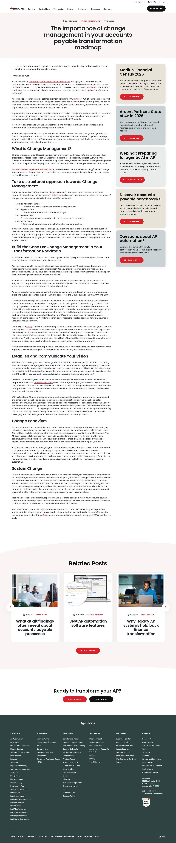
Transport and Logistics (46, 742)
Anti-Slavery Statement (62, 836)
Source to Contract (18, 789)
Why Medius (59, 9)
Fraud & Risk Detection (19, 745)
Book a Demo (156, 8)
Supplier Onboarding (18, 766)
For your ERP (15, 792)
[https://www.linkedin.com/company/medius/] (160, 836)
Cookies (43, 836)
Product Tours (69, 759)
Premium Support (123, 752)
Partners (70, 9)
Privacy (32, 836)
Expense (13, 759)
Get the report (131, 97)
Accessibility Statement (152, 766)
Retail (39, 745)
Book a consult (132, 260)
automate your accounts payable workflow (49, 81)
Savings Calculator (71, 749)
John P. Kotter (58, 195)
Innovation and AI (96, 745)
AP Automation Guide (72, 752)
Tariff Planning (95, 762)
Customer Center (123, 739)
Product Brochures (71, 762)
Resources (95, 9)
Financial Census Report (73, 742)
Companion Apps (70, 786)
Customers (83, 9)
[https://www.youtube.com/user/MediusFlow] (163, 836)
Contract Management (20, 769)
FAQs (65, 789)
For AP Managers (17, 796)
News (144, 749)
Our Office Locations (151, 745)
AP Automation (16, 739)
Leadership (146, 752)
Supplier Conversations (20, 752)
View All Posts (88, 651)
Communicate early (43, 382)
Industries (42, 733)
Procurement (16, 755)
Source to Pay (16, 782)
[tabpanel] (88, 607)
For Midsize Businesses (19, 819)
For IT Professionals (18, 809)
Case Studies (68, 769)
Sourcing (14, 762)
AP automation (90, 87)
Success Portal (69, 792)
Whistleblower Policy (88, 836)
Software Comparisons (72, 782)
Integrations (15, 776)
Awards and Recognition (152, 759)
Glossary (66, 779)
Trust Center (147, 762)
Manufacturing (43, 739)
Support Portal (69, 796)
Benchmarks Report (71, 739)
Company (108, 9)
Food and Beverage (45, 752)
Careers (145, 755)
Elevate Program (17, 779)
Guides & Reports (70, 772)
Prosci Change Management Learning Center (33, 169)
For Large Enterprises (19, 816)
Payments (14, 742)
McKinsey (77, 99)
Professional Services (124, 745)
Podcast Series (69, 755)
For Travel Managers (18, 812)
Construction (42, 749)
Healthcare (41, 755)
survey (29, 326)
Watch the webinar (132, 180)
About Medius (147, 742)
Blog (65, 776)
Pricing (92, 758)
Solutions (32, 9)
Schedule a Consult (150, 772)
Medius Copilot (16, 749)
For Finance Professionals (20, 799)
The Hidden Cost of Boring (74, 745)
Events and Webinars (72, 766)
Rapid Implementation (125, 755)
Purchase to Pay (17, 786)
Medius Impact (95, 739)
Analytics (14, 772)
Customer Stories (96, 742)
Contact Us (152, 2)
